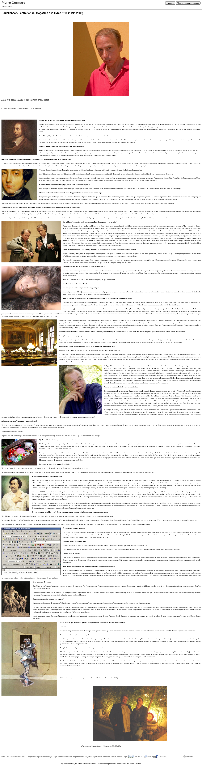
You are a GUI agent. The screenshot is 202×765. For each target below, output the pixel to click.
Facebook (162, 757)
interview (91, 757)
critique (113, 757)
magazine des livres (80, 757)
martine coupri (122, 757)
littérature (98, 757)
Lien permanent (32, 757)
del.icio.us (138, 757)
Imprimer (170, 3)
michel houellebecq (65, 757)
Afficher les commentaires (188, 3)
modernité (106, 757)
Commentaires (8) (45, 757)
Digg (153, 757)
